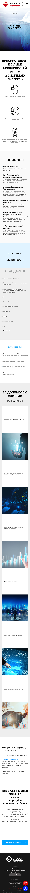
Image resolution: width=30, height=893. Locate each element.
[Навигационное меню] (27, 4)
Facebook (14, 888)
